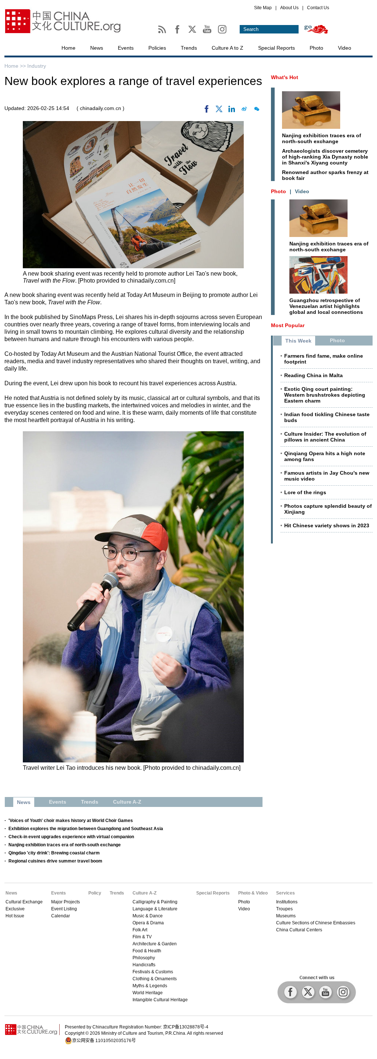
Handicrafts (144, 964)
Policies (157, 48)
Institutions (286, 901)
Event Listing (64, 908)
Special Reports (276, 48)
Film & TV (142, 936)
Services (285, 893)
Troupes (284, 908)
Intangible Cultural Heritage (160, 999)
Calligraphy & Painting (155, 901)
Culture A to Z (227, 48)
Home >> (15, 66)
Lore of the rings (305, 492)
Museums (286, 915)
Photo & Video (253, 893)
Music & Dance (148, 915)
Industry (36, 66)
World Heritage (148, 992)
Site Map (263, 7)
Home (68, 48)
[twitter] (219, 111)
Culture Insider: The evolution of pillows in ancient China (325, 437)
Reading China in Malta (313, 375)
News (96, 48)
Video (344, 48)
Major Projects (65, 901)
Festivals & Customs (153, 971)
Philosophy (144, 957)
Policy (94, 893)
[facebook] (206, 111)
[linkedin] (231, 111)
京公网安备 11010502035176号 (104, 1040)
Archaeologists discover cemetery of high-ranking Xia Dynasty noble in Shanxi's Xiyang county (325, 157)
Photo (316, 48)
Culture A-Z (144, 893)
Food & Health (147, 950)
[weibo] (244, 111)
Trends (189, 48)
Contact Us (318, 7)
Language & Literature (155, 908)
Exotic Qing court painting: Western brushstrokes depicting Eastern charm (324, 395)
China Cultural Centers (299, 929)
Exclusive (15, 908)
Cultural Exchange (24, 901)
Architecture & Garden (155, 943)
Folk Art (140, 929)
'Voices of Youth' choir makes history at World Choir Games (70, 820)
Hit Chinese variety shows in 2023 (326, 525)
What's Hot (284, 77)
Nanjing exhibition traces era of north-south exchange (64, 844)
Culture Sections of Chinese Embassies (315, 922)
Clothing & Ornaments (155, 978)
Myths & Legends (150, 985)
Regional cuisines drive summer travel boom (55, 861)
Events (126, 48)
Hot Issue (15, 915)
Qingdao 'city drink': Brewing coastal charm (54, 853)
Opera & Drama (148, 922)
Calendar (60, 915)
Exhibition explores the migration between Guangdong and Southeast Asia (85, 828)
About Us (289, 7)
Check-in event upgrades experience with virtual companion (71, 836)
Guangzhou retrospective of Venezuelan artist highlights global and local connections (326, 306)
